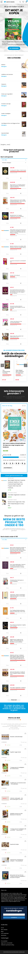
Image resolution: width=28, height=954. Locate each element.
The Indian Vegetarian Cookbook (16, 495)
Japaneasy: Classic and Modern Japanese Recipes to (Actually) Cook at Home (17, 596)
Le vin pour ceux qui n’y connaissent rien (18, 261)
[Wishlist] (23, 2)
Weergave (4, 66)
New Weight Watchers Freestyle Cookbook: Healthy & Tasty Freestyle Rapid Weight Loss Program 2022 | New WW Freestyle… (16, 484)
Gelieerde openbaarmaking (7, 945)
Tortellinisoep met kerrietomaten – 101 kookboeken (18, 783)
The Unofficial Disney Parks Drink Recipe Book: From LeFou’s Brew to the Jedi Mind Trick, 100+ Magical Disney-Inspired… (17, 291)
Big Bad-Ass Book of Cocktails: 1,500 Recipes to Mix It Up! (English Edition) (18, 247)
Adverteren (3, 935)
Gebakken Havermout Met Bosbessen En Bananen (16, 814)
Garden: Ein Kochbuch (15, 275)
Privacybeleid (4, 941)
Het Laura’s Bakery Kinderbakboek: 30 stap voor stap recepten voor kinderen (13, 445)
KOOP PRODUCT (7, 467)
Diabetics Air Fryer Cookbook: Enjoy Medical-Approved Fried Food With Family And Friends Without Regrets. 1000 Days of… (17, 657)
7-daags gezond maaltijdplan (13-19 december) (17, 768)
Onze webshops (5, 933)
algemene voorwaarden (6, 943)
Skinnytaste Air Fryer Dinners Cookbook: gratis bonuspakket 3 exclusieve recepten (17, 876)
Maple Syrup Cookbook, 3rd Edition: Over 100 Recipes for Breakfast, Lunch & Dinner (16, 641)
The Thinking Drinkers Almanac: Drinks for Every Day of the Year (17, 611)
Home (2, 927)
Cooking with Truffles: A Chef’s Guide (18, 170)
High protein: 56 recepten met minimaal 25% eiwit (16, 336)
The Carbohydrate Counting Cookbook (6, 372)
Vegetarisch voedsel (12, 492)
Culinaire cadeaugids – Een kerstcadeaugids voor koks (16, 799)
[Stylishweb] (25, 734)
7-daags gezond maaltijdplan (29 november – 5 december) (18, 829)
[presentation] (2, 365)
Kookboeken (4, 742)
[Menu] (1, 2)
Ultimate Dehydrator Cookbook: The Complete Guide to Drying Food (17, 673)
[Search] (20, 2)
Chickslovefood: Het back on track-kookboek (17, 580)
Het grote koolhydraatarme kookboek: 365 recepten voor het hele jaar (17, 307)
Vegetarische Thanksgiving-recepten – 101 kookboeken (16, 860)
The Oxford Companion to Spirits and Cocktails (18, 625)
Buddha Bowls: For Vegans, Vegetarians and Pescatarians (17, 216)
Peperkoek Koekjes (14, 844)
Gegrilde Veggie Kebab (15, 752)
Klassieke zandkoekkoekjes (16, 736)
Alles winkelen (4, 929)
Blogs (2, 931)
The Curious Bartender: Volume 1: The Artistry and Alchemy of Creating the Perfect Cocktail (18, 566)
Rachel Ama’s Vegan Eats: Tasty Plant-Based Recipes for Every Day (16, 503)
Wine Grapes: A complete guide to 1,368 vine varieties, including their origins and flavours (17, 186)
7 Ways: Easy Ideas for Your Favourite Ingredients (16, 322)
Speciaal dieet (11, 478)
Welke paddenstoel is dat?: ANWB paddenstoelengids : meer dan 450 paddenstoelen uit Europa (18, 201)
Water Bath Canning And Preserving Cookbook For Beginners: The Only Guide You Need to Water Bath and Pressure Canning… (18, 231)
